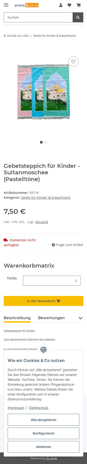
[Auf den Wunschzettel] (73, 61)
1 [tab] (41, 142)
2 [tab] (46, 142)
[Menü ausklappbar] (6, 3)
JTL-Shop (51, 458)
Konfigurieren (44, 433)
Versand (41, 222)
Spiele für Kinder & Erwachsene (45, 197)
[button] (61, 5)
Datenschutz (38, 408)
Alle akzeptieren (43, 420)
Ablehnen (43, 447)
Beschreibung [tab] (17, 318)
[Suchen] (78, 17)
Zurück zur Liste (18, 35)
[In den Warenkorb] (7, 50)
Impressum (16, 408)
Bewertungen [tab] (51, 318)
